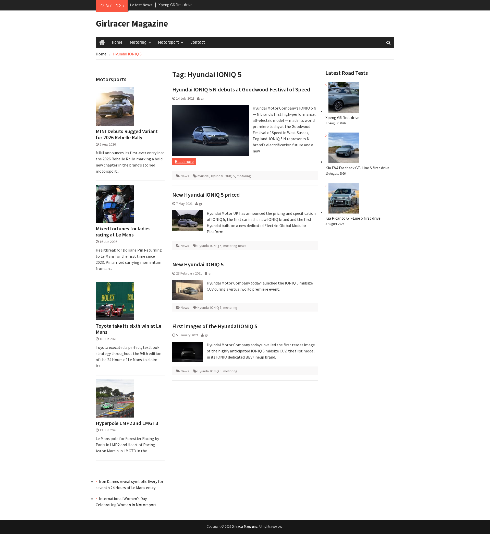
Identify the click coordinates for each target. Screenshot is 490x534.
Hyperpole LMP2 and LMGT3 (127, 423)
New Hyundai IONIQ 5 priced (206, 194)
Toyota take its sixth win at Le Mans (128, 329)
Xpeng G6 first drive (175, 4)
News (185, 176)
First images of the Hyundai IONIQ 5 (214, 326)
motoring (244, 176)
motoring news (234, 245)
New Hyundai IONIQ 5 (198, 264)
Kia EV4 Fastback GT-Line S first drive (357, 167)
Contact (197, 42)
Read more (184, 161)
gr (202, 98)
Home (117, 42)
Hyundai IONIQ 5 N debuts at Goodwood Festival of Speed (241, 89)
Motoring (138, 42)
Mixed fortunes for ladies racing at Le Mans (123, 232)
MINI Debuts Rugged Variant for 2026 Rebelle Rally (127, 134)
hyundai (203, 176)
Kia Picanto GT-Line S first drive (353, 218)
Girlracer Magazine (132, 23)
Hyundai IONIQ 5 (223, 176)
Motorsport (168, 42)
